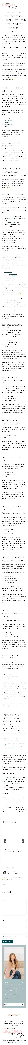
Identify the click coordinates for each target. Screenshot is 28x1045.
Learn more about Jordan (14, 999)
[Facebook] (9, 1015)
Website (4, 933)
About (11, 1021)
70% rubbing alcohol (8, 124)
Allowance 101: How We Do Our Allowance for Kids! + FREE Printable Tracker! (21, 809)
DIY (20, 12)
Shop (22, 1021)
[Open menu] (23, 5)
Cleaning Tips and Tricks (13, 12)
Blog (17, 1021)
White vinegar (7, 122)
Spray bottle (7, 118)
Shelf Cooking (8, 1023)
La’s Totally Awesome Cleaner (14, 218)
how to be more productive (13, 777)
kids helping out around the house (9, 153)
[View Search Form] (25, 5)
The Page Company (19, 1023)
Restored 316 (16, 1042)
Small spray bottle (8, 272)
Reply (4, 884)
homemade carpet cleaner (7, 797)
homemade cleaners (18, 797)
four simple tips (11, 747)
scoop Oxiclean (8, 222)
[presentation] (14, 836)
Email (3, 926)
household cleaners (18, 800)
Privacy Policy (14, 1025)
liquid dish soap (13, 274)
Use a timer (6, 781)
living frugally (15, 787)
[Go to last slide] (5, 841)
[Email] (19, 1015)
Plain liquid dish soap (8, 120)
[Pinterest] (14, 1015)
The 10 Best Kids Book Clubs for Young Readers (7, 808)
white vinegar (13, 276)
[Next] (23, 841)
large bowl (5, 230)
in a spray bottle (19, 441)
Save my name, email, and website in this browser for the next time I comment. (14, 937)
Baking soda (6, 126)
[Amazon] (16, 1015)
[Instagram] (11, 1015)
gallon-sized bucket (17, 362)
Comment (4, 900)
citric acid (13, 683)
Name (4, 920)
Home (6, 1021)
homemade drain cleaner (7, 800)
